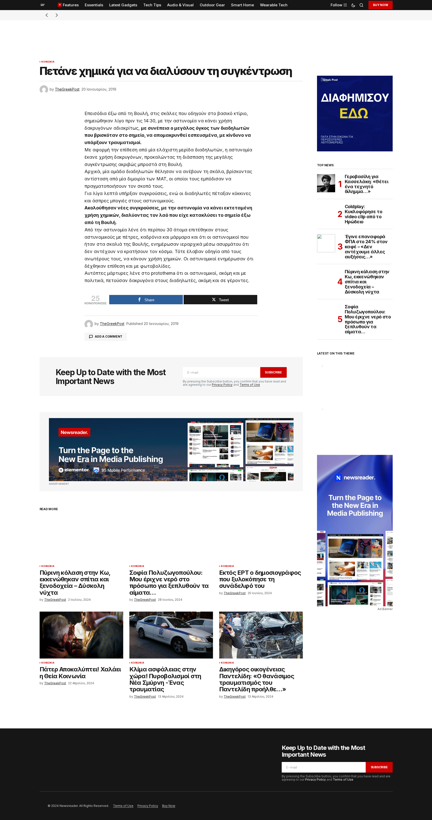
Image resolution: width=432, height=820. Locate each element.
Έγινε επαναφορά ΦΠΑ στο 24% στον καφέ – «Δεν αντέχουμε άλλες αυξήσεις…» (366, 246)
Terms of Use (250, 385)
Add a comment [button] (108, 336)
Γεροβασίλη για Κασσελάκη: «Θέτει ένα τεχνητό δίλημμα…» (366, 184)
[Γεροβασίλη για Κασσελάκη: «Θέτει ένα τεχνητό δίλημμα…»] (326, 183)
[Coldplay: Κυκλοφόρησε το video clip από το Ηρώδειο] (326, 213)
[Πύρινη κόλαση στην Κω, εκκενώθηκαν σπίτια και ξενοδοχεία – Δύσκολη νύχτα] (81, 538)
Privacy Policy (222, 385)
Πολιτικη (330, 409)
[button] (43, 5)
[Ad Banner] (171, 449)
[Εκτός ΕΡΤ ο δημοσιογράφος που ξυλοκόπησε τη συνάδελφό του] (261, 538)
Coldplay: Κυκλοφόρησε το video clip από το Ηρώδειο (363, 214)
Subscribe (273, 372)
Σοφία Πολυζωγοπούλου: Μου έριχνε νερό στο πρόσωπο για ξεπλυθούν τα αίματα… (368, 319)
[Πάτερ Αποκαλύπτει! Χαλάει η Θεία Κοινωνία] (81, 635)
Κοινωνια (47, 62)
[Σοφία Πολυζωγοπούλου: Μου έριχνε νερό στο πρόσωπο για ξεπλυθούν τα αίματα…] (171, 538)
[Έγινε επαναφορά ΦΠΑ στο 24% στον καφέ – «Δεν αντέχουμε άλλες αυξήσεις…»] (326, 243)
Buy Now (380, 5)
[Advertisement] (216, 31)
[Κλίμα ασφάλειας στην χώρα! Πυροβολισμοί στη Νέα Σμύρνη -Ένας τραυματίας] (171, 635)
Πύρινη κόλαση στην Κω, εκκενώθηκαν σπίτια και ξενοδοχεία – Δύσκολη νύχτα (367, 281)
